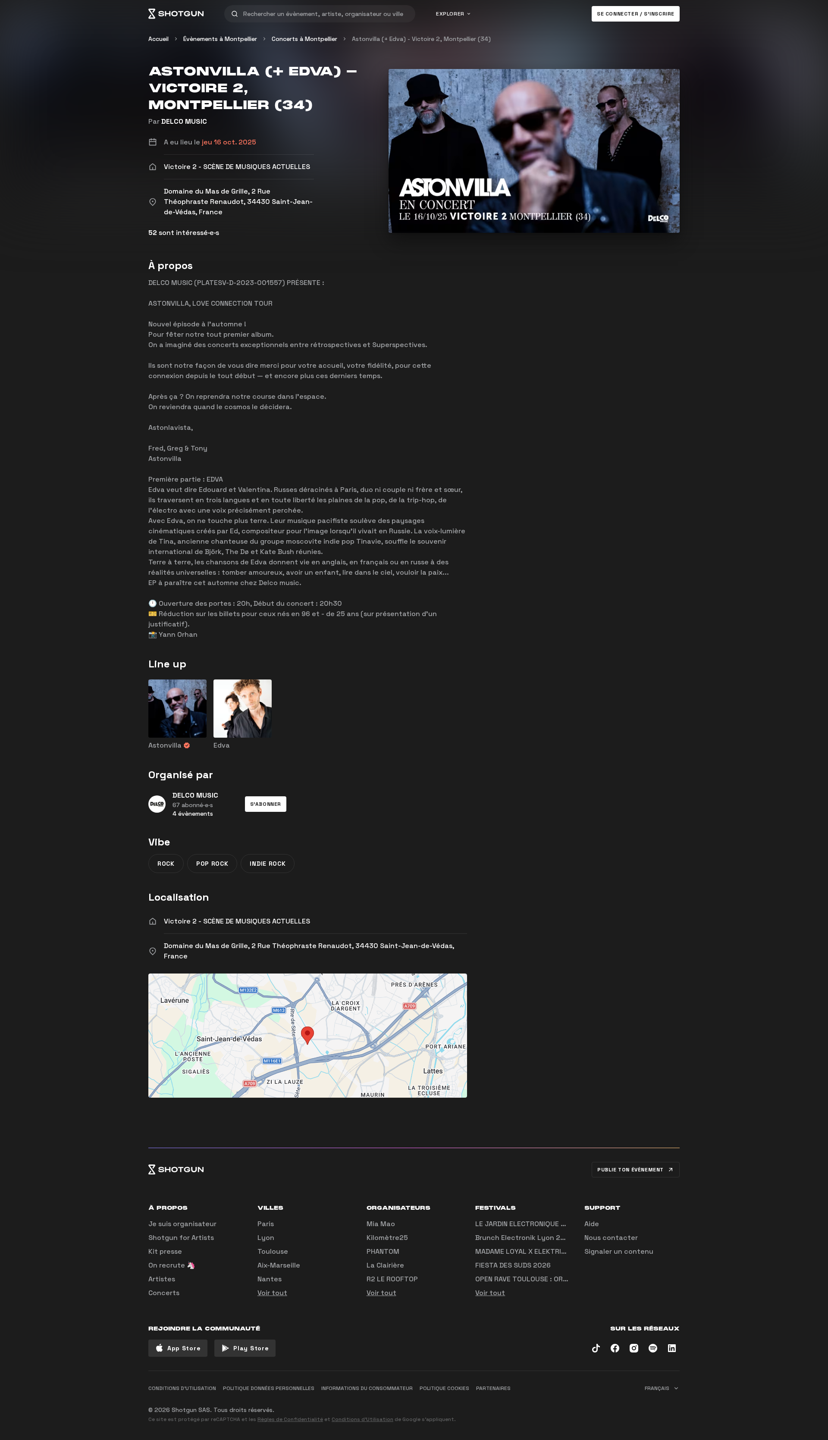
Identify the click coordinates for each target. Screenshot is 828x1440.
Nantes (269, 1278)
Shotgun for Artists (181, 1237)
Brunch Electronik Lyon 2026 (524, 1237)
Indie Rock (267, 863)
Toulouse (272, 1251)
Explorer (450, 13)
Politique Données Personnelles (268, 1388)
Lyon (265, 1237)
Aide (591, 1223)
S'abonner (265, 804)
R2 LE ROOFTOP (392, 1278)
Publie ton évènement (630, 1169)
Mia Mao (381, 1223)
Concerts (163, 1292)
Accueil (158, 39)
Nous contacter (611, 1237)
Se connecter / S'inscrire (635, 13)
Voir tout (272, 1292)
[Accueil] (176, 14)
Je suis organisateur (182, 1223)
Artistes (161, 1278)
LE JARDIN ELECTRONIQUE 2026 (526, 1223)
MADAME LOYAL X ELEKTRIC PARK (529, 1251)
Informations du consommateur (367, 1388)
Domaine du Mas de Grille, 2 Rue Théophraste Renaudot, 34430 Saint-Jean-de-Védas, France (309, 951)
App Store (184, 1348)
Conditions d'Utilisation (362, 1419)
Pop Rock (212, 863)
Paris (265, 1223)
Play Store (251, 1348)
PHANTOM (383, 1251)
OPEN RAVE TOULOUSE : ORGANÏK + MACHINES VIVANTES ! (567, 1278)
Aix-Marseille (278, 1265)
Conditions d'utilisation (182, 1388)
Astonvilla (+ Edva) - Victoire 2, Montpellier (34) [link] (421, 39)
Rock (166, 863)
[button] (265, 804)
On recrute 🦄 (171, 1265)
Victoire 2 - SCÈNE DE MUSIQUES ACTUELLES (237, 921)
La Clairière (385, 1265)
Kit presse (165, 1251)
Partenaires (493, 1388)
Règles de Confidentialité (290, 1419)
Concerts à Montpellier (304, 39)
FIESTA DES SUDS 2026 (513, 1265)
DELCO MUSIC (184, 121)
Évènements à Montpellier (220, 39)
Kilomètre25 (387, 1237)
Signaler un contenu (618, 1251)
